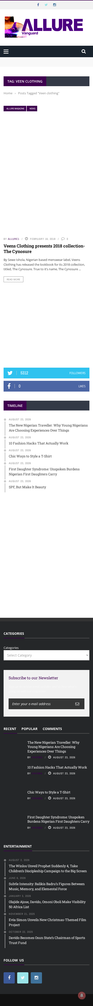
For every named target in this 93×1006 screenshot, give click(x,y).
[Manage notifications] (82, 995)
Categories (11, 648)
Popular (29, 728)
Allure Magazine (15, 108)
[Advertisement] (46, 325)
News (32, 108)
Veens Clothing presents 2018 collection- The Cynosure (44, 248)
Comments (52, 728)
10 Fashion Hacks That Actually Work (57, 767)
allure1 (13, 239)
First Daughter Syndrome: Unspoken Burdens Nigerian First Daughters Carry (58, 819)
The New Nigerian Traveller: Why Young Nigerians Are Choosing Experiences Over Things (44, 61)
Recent (10, 728)
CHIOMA (37, 757)
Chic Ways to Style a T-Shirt (48, 792)
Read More (13, 279)
